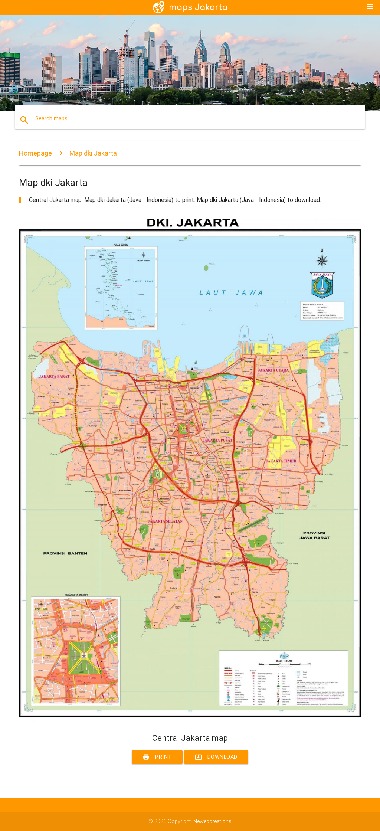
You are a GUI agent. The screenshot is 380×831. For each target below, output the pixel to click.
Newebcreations (212, 821)
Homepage (35, 153)
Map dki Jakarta (93, 153)
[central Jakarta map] (190, 720)
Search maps (51, 118)
